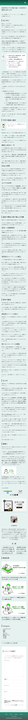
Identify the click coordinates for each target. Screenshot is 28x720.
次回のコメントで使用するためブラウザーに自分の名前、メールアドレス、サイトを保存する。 (14, 701)
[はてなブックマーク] (8, 493)
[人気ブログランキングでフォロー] (8, 491)
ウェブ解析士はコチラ (9, 453)
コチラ (16, 51)
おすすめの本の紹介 (13, 451)
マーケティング (7, 628)
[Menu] (25, 3)
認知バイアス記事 (21, 188)
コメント (7, 660)
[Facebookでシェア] (15, 495)
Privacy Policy (14, 716)
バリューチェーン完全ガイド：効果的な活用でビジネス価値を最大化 (14, 598)
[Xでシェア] (13, 495)
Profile (11, 714)
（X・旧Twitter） (8, 414)
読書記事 (18, 186)
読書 (4, 630)
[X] (12, 543)
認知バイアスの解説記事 (11, 462)
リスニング (13, 458)
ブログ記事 (6, 643)
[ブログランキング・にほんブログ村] (20, 491)
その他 (4, 637)
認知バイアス (6, 634)
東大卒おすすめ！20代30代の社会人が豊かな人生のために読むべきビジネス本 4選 (14, 578)
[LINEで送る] (17, 495)
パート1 (17, 457)
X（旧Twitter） (5, 477)
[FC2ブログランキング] (20, 493)
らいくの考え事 (13, 643)
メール (6, 685)
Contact (21, 714)
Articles (16, 714)
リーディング (20, 458)
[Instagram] (15, 543)
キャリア (5, 633)
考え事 (4, 636)
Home (6, 714)
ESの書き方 (15, 460)
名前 (6, 679)
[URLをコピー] (11, 495)
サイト (5, 691)
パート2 (22, 457)
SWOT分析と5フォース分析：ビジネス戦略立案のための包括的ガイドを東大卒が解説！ (13, 618)
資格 (4, 631)
